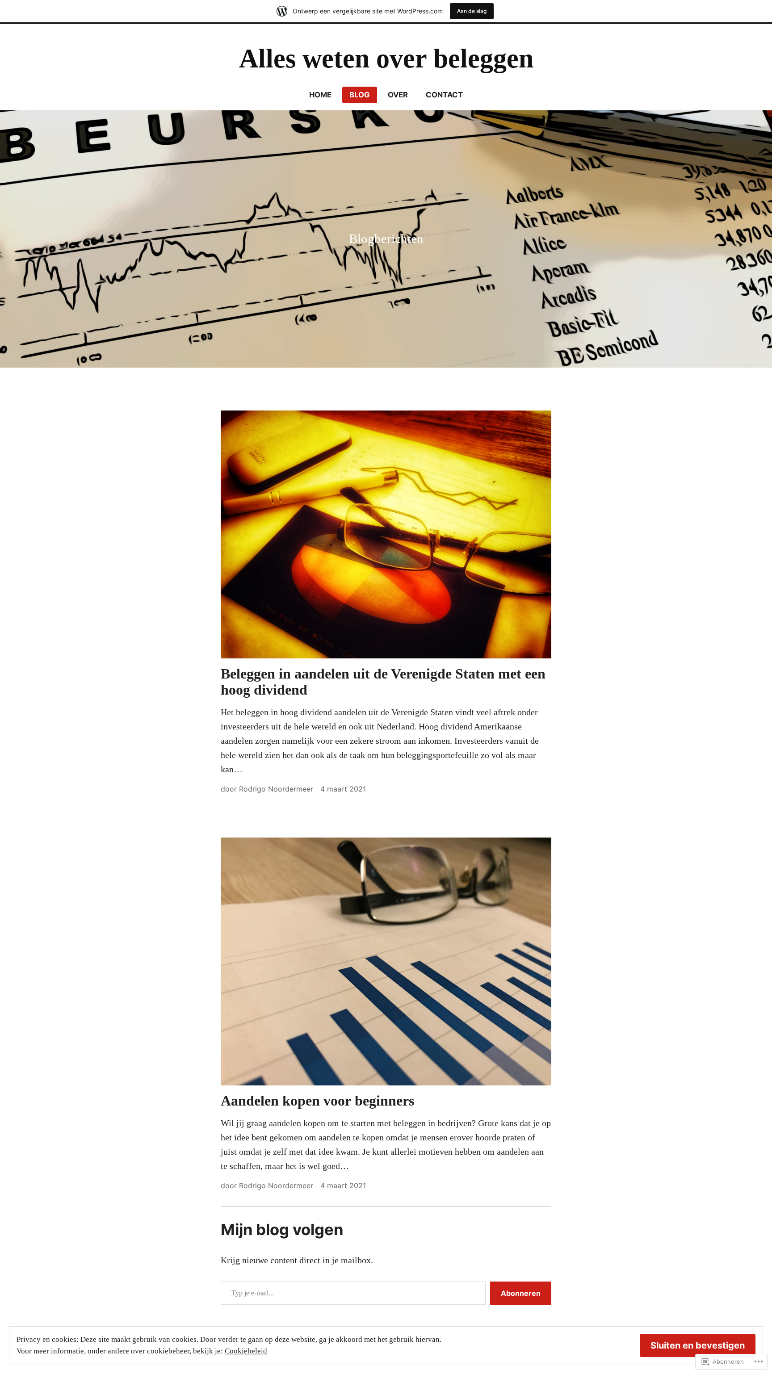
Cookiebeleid (246, 1351)
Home (320, 94)
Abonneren (521, 1293)
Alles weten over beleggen (386, 58)
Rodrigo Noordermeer (276, 788)
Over (398, 94)
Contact (444, 94)
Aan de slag (472, 11)
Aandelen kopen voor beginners (317, 1101)
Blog (359, 94)
